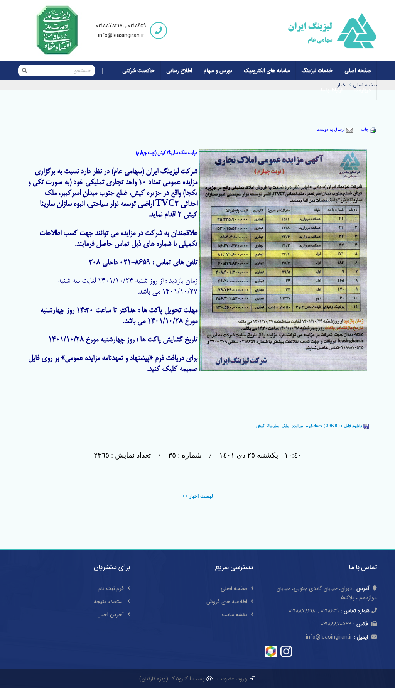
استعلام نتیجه (109, 601)
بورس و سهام (218, 70)
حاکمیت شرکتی (138, 70)
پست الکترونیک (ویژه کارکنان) (172, 678)
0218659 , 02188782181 (121, 25)
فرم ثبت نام (111, 588)
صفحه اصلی (357, 70)
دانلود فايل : (309, 426)
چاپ (365, 129)
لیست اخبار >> (197, 496)
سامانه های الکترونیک (267, 70)
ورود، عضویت (233, 678)
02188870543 (344, 624)
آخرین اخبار (112, 614)
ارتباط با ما (332, 90)
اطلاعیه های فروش (227, 601)
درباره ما (362, 90)
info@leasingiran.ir (121, 35)
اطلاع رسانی (179, 70)
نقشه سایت (235, 614)
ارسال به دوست (331, 129)
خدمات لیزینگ (317, 70)
